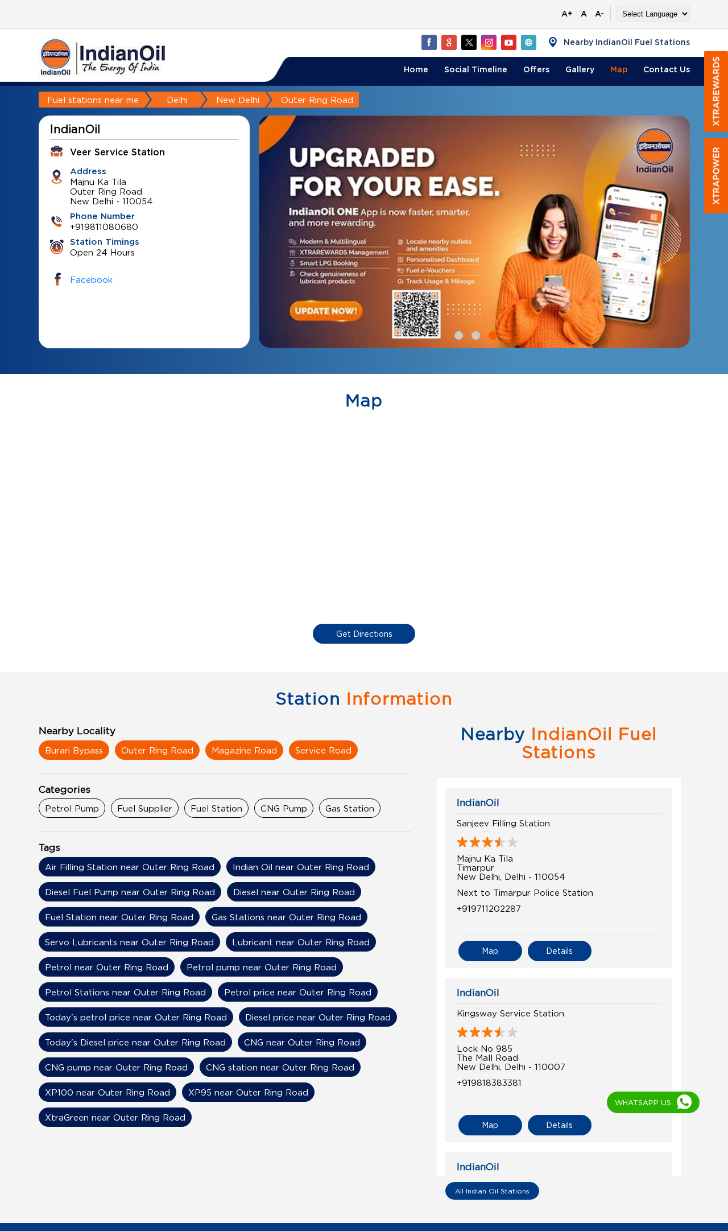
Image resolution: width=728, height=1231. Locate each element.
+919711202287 (489, 908)
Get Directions (364, 633)
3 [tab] (491, 334)
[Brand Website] (528, 42)
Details (559, 950)
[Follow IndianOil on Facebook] (428, 42)
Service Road (323, 750)
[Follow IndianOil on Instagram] (488, 42)
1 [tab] (457, 334)
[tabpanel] (474, 232)
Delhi (177, 99)
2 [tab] (474, 334)
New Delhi (237, 99)
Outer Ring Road (157, 750)
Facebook (91, 279)
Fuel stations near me (93, 99)
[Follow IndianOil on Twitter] (468, 42)
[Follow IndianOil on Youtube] (508, 42)
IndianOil (478, 802)
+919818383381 (489, 1082)
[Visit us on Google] (448, 42)
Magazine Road (244, 750)
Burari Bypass (74, 750)
